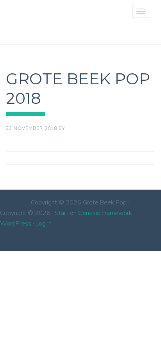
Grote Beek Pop (15, 17)
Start (61, 213)
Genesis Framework (105, 213)
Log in (44, 223)
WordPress (15, 223)
